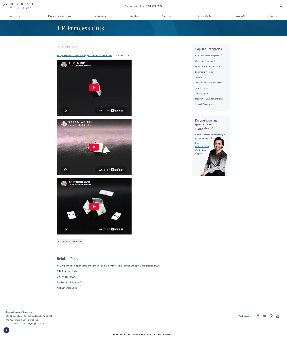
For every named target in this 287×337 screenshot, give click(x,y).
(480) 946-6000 (37, 323)
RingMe (198, 153)
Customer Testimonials (206, 61)
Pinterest (271, 316)
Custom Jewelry (17, 16)
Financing (272, 16)
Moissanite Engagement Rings (209, 98)
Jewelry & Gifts (204, 16)
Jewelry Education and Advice (209, 82)
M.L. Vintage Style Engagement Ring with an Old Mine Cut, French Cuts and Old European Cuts (109, 265)
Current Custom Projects (100, 55)
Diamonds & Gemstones (59, 16)
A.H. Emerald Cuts (67, 287)
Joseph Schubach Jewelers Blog (72, 55)
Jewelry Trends (202, 93)
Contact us (200, 150)
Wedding (134, 16)
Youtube (277, 316)
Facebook (258, 316)
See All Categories (204, 104)
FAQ (197, 143)
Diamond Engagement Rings (208, 66)
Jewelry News (201, 88)
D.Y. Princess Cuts (67, 276)
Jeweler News (201, 77)
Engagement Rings (204, 71)
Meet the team (202, 146)
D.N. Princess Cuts (67, 271)
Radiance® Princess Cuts (71, 282)
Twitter (264, 316)
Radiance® (240, 16)
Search (281, 6)
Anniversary (167, 16)
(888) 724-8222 (154, 5)
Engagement (101, 16)
